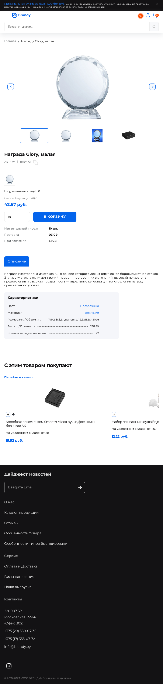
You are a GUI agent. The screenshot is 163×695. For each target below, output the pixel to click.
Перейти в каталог (19, 377)
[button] (10, 87)
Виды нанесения (19, 577)
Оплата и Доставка (21, 566)
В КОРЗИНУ (55, 217)
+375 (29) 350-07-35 (20, 631)
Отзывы (11, 523)
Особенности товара (22, 533)
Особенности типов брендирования (37, 544)
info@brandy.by (17, 647)
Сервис (11, 556)
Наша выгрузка (17, 587)
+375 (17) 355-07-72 (19, 639)
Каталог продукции (21, 513)
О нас (9, 502)
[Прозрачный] (9, 184)
